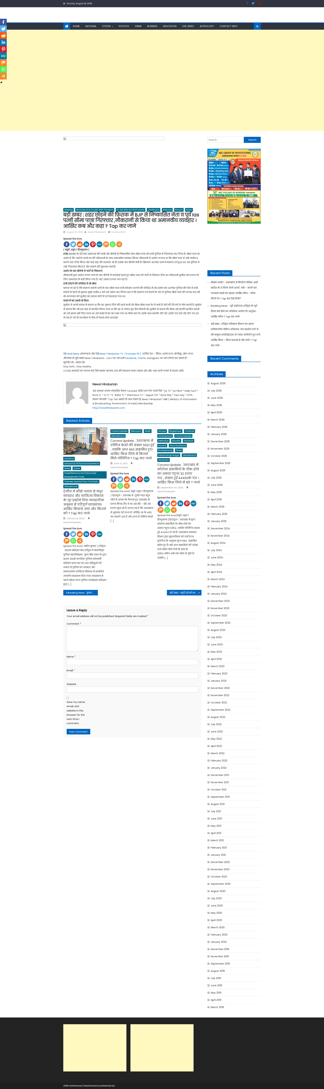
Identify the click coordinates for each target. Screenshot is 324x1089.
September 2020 (221, 884)
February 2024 (219, 586)
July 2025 (216, 477)
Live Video (188, 26)
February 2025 (219, 514)
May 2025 (216, 492)
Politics (124, 26)
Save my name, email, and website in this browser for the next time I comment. (76, 712)
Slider (189, 209)
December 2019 (220, 949)
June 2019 (216, 985)
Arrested (68, 209)
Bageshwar (175, 431)
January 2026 (219, 434)
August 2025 (218, 470)
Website (71, 684)
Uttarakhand (70, 486)
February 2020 (219, 934)
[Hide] (1, 82)
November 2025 (220, 448)
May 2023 (216, 651)
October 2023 (219, 615)
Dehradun (136, 431)
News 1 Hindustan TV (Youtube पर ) (120, 353)
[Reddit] (80, 244)
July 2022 (216, 724)
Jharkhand (153, 209)
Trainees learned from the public (81, 481)
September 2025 (220, 463)
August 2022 (218, 717)
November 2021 (220, 782)
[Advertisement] (101, 80)
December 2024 (220, 528)
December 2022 (220, 688)
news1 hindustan (97, 232)
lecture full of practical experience (81, 463)
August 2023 (218, 630)
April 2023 (216, 659)
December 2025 (220, 441)
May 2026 (216, 405)
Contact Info (228, 26)
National (91, 26)
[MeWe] (99, 244)
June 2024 (217, 557)
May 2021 (216, 826)
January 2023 (218, 680)
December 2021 (220, 775)
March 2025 (217, 506)
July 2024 (216, 550)
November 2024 (220, 535)
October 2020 (219, 876)
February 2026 (219, 427)
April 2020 (216, 920)
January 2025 (218, 521)
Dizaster (176, 440)
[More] (119, 244)
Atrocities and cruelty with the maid (94, 209)
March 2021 (217, 840)
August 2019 (218, 971)
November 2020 (220, 869)
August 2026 (218, 383)
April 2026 (216, 412)
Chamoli (189, 431)
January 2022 (218, 768)
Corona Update (119, 431)
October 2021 (218, 789)
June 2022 (217, 731)
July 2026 (216, 390)
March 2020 (218, 927)
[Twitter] (73, 244)
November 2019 (220, 956)
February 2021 (219, 847)
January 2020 (219, 942)
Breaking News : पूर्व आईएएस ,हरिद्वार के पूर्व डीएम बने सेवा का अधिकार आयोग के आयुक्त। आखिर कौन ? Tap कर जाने (234, 311)
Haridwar (69, 458)
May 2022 (216, 739)
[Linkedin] (86, 244)
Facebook (131, 358)
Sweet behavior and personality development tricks (80, 475)
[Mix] (106, 244)
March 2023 (217, 666)
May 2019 (216, 992)
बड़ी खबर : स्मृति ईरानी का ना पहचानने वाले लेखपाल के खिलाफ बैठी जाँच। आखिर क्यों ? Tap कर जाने (185, 592)
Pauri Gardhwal (178, 445)
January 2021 (218, 855)
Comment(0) (118, 232)
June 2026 (217, 398)
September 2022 (220, 709)
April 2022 (216, 746)
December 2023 (220, 601)
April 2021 (216, 833)
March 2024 (218, 579)
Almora (162, 431)
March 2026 (218, 419)
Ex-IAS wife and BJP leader (130, 209)
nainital (162, 445)
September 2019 (220, 963)
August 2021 (218, 804)
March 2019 (217, 1007)
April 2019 (216, 1000)
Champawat (165, 436)
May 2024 (216, 564)
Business (152, 26)
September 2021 (220, 797)
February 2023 (219, 673)
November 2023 (220, 608)
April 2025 (216, 499)
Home (76, 26)
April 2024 (216, 572)
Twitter (142, 358)
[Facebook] (67, 244)
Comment (74, 623)
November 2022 (220, 695)
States (106, 26)
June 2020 (217, 905)
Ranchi (179, 209)
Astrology (207, 26)
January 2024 (219, 593)
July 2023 (216, 637)
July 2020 (216, 898)
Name (71, 656)
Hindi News (73, 353)
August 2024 (218, 543)
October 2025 (219, 456)
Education (170, 26)
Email (71, 670)
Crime (138, 26)
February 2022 (219, 760)
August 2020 (218, 891)
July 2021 (216, 811)
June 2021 (216, 818)
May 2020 (216, 913)
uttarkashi (163, 459)
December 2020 (220, 862)
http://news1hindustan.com (108, 408)
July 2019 (216, 978)
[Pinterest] (93, 244)
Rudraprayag (165, 450)
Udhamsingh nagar (168, 455)
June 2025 (217, 485)
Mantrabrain (108, 1085)
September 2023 (220, 622)
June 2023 (217, 644)
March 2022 (217, 753)
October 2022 (219, 702)
